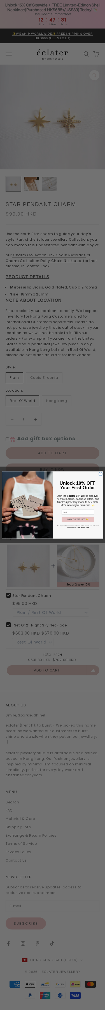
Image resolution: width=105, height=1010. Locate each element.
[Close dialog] (100, 474)
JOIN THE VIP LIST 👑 (77, 519)
